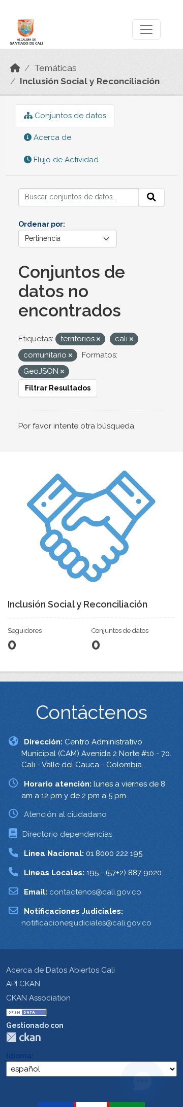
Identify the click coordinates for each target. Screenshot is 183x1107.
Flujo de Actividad (65, 159)
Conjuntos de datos (69, 115)
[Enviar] (151, 197)
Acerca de (51, 137)
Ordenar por (40, 224)
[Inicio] (15, 68)
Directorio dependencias (67, 834)
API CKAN (23, 983)
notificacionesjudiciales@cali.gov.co (86, 922)
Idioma (19, 1056)
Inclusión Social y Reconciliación (90, 81)
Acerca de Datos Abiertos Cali (60, 970)
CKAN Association (38, 998)
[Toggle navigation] (146, 29)
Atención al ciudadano (65, 814)
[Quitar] (98, 339)
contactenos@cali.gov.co (95, 892)
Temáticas (55, 68)
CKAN (23, 1037)
